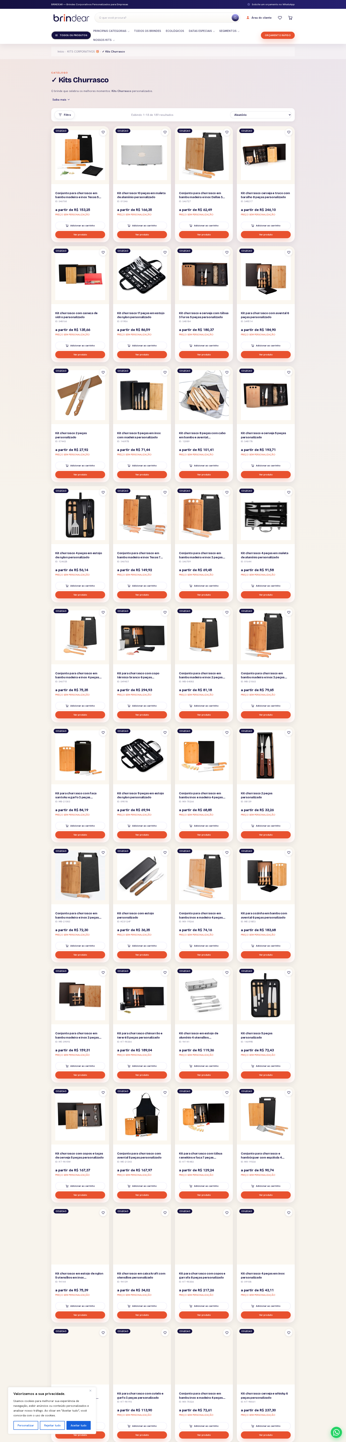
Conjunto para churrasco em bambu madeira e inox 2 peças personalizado (201, 677)
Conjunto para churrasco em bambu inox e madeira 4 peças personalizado (201, 797)
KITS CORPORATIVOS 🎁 (83, 51)
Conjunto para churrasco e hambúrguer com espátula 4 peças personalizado (261, 1158)
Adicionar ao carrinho (82, 225)
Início (61, 51)
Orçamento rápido (278, 35)
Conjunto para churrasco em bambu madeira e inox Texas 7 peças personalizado (138, 557)
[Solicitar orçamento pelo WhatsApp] (336, 1432)
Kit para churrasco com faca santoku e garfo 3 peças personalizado (76, 797)
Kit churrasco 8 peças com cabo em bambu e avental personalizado (202, 437)
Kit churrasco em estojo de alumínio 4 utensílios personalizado (198, 1037)
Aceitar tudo (78, 1425)
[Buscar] (235, 17)
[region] (52, 1410)
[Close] (92, 1390)
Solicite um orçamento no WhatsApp (273, 4)
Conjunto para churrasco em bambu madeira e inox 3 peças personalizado (201, 557)
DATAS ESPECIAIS (200, 31)
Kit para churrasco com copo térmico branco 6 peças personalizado (138, 677)
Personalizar (26, 1425)
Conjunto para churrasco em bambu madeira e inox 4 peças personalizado (77, 677)
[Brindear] (71, 18)
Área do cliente (261, 17)
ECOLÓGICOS (175, 31)
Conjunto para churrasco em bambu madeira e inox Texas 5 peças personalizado (77, 197)
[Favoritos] (280, 17)
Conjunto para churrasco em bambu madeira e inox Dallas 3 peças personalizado (200, 197)
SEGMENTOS (227, 31)
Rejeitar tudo (52, 1425)
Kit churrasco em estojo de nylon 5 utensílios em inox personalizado (79, 1278)
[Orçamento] (290, 17)
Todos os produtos (73, 35)
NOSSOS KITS (102, 40)
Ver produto (80, 234)
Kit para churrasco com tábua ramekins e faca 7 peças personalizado (200, 1158)
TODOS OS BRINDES (147, 31)
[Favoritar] (103, 132)
